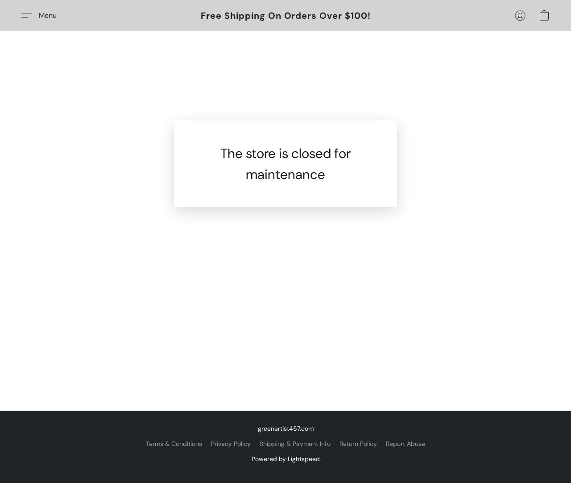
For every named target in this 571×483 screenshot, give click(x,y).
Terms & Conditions (174, 444)
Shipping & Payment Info (295, 444)
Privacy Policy (231, 444)
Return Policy (358, 444)
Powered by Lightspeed (286, 459)
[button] (286, 15)
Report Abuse (405, 444)
